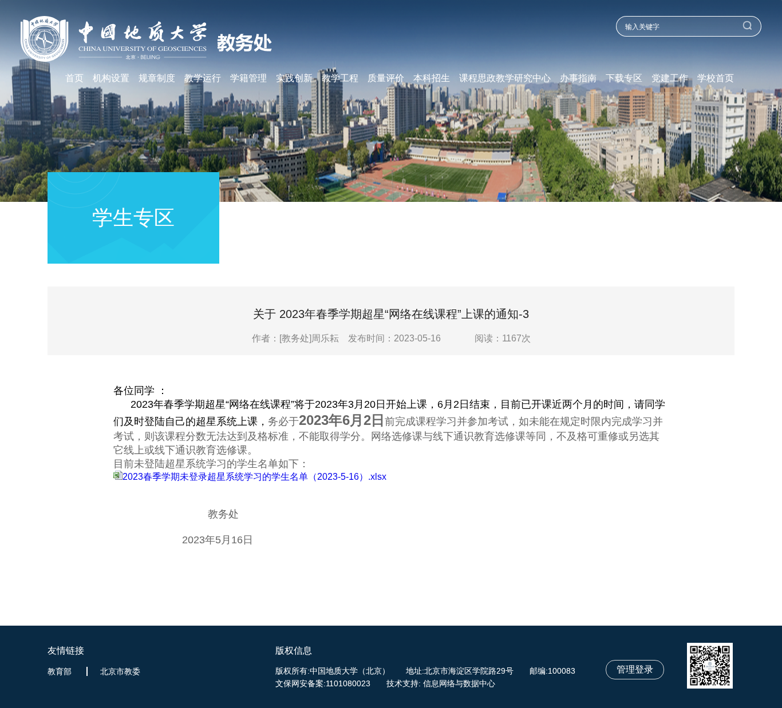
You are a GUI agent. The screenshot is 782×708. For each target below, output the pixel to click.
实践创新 (294, 78)
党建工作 (669, 78)
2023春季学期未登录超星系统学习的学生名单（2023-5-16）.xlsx (254, 477)
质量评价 (386, 78)
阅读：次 (503, 338)
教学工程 (340, 78)
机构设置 (111, 78)
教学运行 (202, 78)
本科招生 (431, 78)
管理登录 (635, 669)
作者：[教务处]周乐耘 (299, 338)
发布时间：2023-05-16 (394, 338)
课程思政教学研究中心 (505, 78)
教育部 (60, 671)
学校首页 (715, 78)
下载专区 (624, 78)
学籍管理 (248, 78)
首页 (74, 78)
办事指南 (578, 78)
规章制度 (157, 78)
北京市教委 (120, 671)
